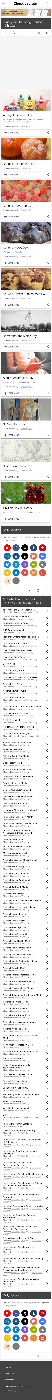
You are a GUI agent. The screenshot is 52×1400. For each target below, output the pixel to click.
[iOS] (42, 564)
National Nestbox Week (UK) (16, 733)
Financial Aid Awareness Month (18, 796)
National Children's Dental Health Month (22, 900)
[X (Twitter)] (24, 547)
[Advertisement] (26, 62)
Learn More (11, 133)
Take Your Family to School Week (19, 610)
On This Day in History (17, 508)
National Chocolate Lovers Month (19, 907)
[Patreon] (33, 556)
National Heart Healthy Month (17, 941)
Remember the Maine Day (20, 336)
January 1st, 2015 (18, 1220)
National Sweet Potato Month (17, 1015)
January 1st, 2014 (18, 1284)
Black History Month (12, 763)
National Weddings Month (15, 1029)
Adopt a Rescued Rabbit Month (18, 742)
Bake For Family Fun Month (16, 756)
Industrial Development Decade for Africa (23, 1206)
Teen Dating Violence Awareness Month (22, 1094)
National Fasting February (15, 914)
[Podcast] (24, 564)
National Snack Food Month (16, 1008)
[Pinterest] (42, 547)
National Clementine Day (19, 164)
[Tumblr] (33, 547)
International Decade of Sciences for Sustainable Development (20, 1228)
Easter (5, 702)
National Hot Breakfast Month (17, 948)
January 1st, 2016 (18, 1209)
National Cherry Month (13, 894)
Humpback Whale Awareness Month (20, 810)
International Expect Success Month (20, 824)
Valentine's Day (27, 619)
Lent (5, 1115)
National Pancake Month (14, 968)
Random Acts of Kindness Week (18, 727)
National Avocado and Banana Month (20, 860)
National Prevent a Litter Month (18, 988)
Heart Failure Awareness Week (18, 650)
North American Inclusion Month (18, 1045)
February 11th (34, 612)
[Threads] (24, 556)
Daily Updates (12, 530)
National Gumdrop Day (17, 206)
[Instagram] (16, 556)
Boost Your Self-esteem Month (18, 769)
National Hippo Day (15, 247)
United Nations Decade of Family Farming (23, 1259)
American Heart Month (13, 749)
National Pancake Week (14, 697)
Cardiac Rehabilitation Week (16, 616)
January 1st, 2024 (18, 1232)
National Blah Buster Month (16, 873)
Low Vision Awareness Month (17, 846)
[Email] (7, 580)
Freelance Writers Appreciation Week (21, 637)
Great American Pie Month (15, 803)
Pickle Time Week (11, 720)
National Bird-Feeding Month (16, 867)
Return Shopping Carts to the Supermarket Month (17, 1066)
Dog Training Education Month (17, 790)
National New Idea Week (15, 691)
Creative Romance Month (15, 783)
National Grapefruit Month (15, 934)
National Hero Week (12, 684)
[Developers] (16, 580)
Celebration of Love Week (15, 623)
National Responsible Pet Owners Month (22, 995)
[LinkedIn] (7, 556)
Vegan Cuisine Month (13, 1101)
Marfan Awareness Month (15, 853)
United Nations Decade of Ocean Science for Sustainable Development (22, 1184)
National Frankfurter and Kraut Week (20, 677)
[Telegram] (16, 564)
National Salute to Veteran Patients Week (23, 706)
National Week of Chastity (15, 713)
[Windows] (16, 572)
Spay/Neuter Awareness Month (18, 1074)
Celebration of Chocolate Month (18, 776)
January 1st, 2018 (18, 1168)
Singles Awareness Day (18, 378)
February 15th (26, 126)
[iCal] (42, 572)
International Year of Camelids (17, 1124)
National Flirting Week (13, 670)
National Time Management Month (19, 1022)
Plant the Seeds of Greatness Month (20, 1051)
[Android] (33, 564)
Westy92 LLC (25, 1386)
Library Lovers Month (13, 840)
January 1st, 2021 (18, 1133)
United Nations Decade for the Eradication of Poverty (17, 1163)
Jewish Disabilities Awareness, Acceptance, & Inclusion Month (18, 831)
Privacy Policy (10, 1391)
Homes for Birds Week (14, 657)
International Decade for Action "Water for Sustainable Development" (21, 1269)
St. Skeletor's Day (14, 424)
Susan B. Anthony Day (17, 466)
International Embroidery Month (18, 817)
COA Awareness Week (13, 630)
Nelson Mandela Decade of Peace (19, 1238)
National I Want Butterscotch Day (24, 294)
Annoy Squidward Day (17, 115)
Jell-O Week (9, 664)
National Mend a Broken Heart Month (20, 961)
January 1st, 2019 (18, 1241)
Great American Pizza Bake (16, 643)
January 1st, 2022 (18, 1156)
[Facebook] (16, 547)
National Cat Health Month (15, 887)
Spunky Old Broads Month (15, 1088)
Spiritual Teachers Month (15, 1081)
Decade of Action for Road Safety (19, 1130)
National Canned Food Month (17, 880)
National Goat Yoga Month (15, 927)
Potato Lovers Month (13, 1058)
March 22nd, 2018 (18, 1273)
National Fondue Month (14, 921)
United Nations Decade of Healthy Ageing (23, 1174)
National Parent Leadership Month (19, 975)
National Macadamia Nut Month (18, 954)
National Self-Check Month (16, 1002)
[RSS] (33, 572)
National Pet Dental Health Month (19, 981)
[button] (4, 4)
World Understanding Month (16, 1108)
